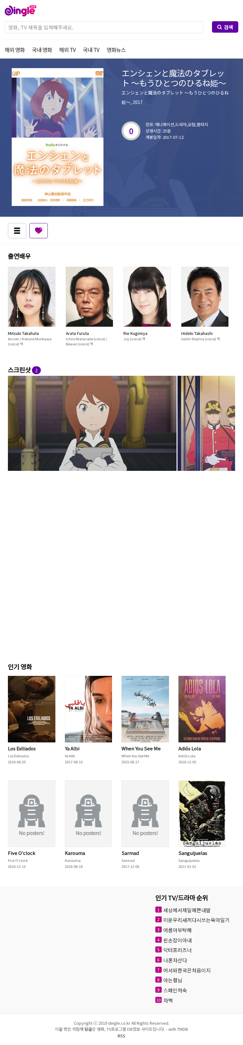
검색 (228, 27)
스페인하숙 (175, 990)
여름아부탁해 (177, 930)
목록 (17, 230)
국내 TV (91, 50)
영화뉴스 (116, 50)
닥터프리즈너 (177, 950)
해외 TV (67, 50)
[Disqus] (121, 570)
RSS (121, 1036)
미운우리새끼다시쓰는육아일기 (196, 920)
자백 (168, 1000)
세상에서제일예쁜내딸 (187, 910)
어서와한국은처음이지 (187, 970)
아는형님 (172, 980)
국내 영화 (42, 50)
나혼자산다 (175, 960)
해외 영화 (15, 50)
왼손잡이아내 (177, 940)
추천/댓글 (38, 230)
